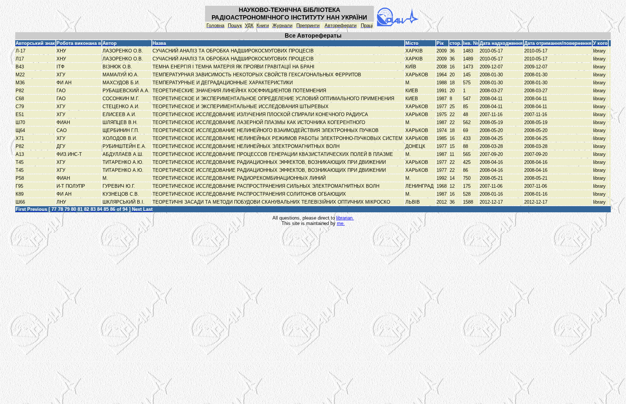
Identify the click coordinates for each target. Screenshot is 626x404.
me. (341, 223)
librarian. (345, 218)
